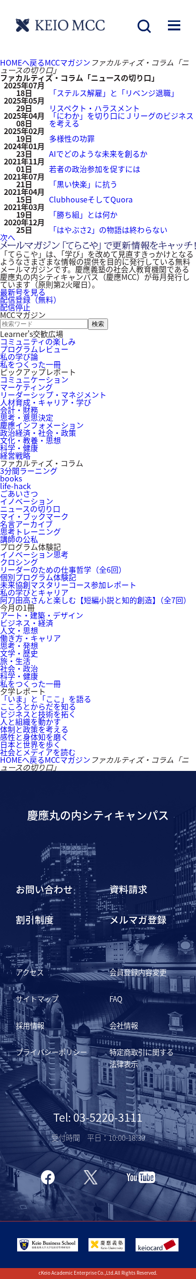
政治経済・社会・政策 (38, 432)
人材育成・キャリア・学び (45, 402)
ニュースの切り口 (30, 508)
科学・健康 (19, 447)
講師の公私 (19, 539)
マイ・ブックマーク (34, 516)
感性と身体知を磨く (34, 736)
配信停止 (15, 307)
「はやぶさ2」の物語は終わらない (108, 229)
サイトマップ (37, 998)
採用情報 (30, 1025)
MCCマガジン (67, 62)
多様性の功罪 (72, 138)
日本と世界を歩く (30, 744)
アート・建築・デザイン (41, 615)
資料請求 (128, 889)
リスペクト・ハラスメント (94, 108)
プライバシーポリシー (51, 1052)
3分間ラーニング (29, 470)
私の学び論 (19, 356)
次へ (7, 237)
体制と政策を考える (34, 729)
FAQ (115, 998)
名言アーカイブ (26, 523)
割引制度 (35, 919)
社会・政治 (19, 668)
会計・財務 (19, 409)
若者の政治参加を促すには (94, 168)
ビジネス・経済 (26, 622)
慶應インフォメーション (42, 425)
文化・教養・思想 (30, 440)
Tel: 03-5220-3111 (98, 1117)
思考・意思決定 (26, 417)
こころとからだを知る (38, 706)
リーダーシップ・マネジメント (53, 394)
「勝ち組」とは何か (83, 214)
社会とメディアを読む (38, 752)
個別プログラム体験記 (38, 577)
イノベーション (26, 501)
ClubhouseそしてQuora (91, 199)
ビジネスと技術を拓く (38, 714)
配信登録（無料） (30, 299)
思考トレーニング (30, 531)
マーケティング (26, 387)
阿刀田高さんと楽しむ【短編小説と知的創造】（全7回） (95, 600)
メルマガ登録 (138, 919)
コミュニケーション (34, 379)
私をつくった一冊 (30, 364)
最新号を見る (23, 292)
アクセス (30, 972)
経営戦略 (15, 455)
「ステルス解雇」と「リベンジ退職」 (113, 92)
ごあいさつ (19, 493)
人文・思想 (19, 630)
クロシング (19, 561)
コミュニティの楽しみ (38, 341)
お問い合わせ (44, 889)
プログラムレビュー (34, 349)
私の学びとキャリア (34, 592)
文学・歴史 (19, 653)
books (11, 478)
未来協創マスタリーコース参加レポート (68, 584)
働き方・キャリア (30, 638)
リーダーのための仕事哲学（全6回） (63, 569)
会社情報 (123, 1025)
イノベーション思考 (34, 554)
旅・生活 (15, 660)
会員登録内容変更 (138, 972)
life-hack (15, 485)
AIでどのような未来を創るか (98, 153)
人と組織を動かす (30, 721)
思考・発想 (19, 645)
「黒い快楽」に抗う (83, 184)
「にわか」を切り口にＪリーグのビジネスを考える (121, 119)
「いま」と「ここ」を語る (45, 698)
